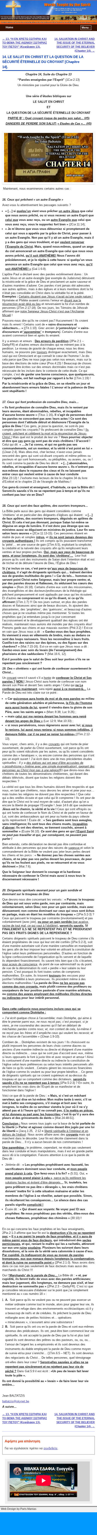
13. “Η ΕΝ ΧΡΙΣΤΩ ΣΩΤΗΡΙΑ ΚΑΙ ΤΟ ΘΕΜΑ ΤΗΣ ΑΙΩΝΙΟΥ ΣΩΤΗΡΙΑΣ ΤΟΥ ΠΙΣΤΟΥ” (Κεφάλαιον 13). (24, 43)
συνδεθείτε (51, 1448)
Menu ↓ (86, 27)
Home (9, 27)
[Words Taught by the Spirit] (48, 12)
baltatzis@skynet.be (15, 1401)
